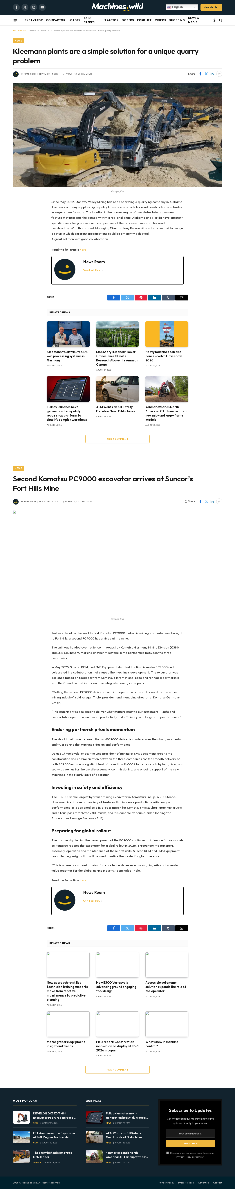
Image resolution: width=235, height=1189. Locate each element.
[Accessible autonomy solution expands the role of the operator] (166, 964)
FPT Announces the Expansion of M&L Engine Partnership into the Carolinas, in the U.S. (54, 1135)
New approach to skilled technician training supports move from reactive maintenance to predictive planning (67, 991)
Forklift (144, 20)
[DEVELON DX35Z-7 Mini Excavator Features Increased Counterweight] (21, 1117)
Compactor (55, 20)
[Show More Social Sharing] (219, 74)
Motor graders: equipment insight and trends (66, 1044)
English (177, 7)
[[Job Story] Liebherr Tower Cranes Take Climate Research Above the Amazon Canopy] (117, 334)
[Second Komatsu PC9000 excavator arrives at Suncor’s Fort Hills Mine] (117, 562)
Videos (160, 20)
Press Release (186, 1182)
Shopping (177, 20)
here (83, 249)
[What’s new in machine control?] (166, 1024)
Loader (74, 20)
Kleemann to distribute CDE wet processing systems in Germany (67, 356)
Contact (217, 1182)
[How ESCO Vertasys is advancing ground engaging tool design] (117, 964)
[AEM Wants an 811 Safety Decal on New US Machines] (117, 389)
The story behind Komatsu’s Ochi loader (52, 1155)
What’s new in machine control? (161, 1044)
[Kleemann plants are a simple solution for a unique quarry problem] (117, 135)
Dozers (128, 20)
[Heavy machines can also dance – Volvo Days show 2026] (166, 334)
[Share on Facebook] (200, 74)
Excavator (34, 20)
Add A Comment (117, 438)
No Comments (85, 74)
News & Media (193, 20)
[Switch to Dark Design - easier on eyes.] (214, 20)
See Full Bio (91, 270)
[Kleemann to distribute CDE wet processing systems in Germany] (68, 334)
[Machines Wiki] (117, 7)
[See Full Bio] (102, 270)
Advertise (203, 1182)
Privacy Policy (183, 1156)
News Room (30, 74)
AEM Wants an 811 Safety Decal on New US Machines (115, 409)
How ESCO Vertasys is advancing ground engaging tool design (116, 987)
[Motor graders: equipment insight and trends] (68, 1024)
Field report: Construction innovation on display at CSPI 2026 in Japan (117, 1046)
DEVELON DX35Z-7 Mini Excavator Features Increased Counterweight (54, 1115)
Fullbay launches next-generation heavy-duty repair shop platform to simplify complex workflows (67, 413)
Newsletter (211, 7)
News (18, 40)
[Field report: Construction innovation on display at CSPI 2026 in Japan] (117, 1024)
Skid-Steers (89, 20)
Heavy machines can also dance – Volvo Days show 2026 (163, 356)
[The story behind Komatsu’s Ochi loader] (21, 1156)
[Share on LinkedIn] (212, 74)
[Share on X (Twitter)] (206, 74)
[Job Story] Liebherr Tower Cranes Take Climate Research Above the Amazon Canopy (117, 358)
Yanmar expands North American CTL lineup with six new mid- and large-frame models (166, 413)
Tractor (111, 20)
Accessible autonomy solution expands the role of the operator (165, 987)
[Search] (220, 20)
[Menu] (15, 20)
